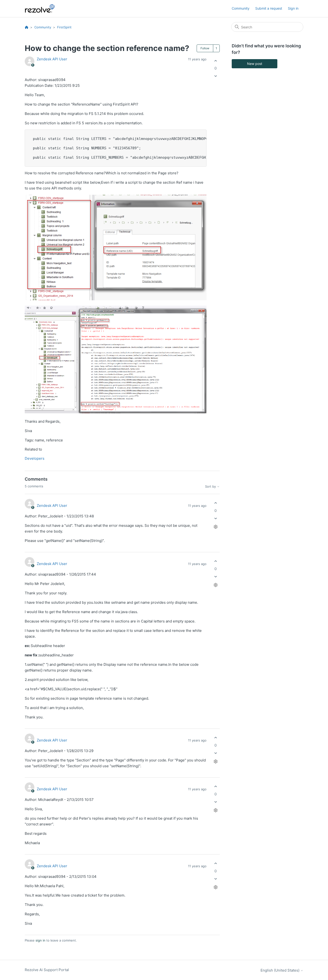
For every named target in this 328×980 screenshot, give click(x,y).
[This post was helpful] (215, 61)
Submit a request (268, 8)
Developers (34, 458)
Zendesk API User (52, 59)
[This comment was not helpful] (215, 518)
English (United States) (280, 970)
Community (240, 8)
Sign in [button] (293, 8)
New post (254, 64)
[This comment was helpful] (215, 503)
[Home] (42, 8)
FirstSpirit (64, 27)
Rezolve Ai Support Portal (47, 969)
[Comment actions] (215, 526)
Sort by (211, 486)
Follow (204, 48)
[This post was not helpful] (215, 76)
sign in (40, 940)
